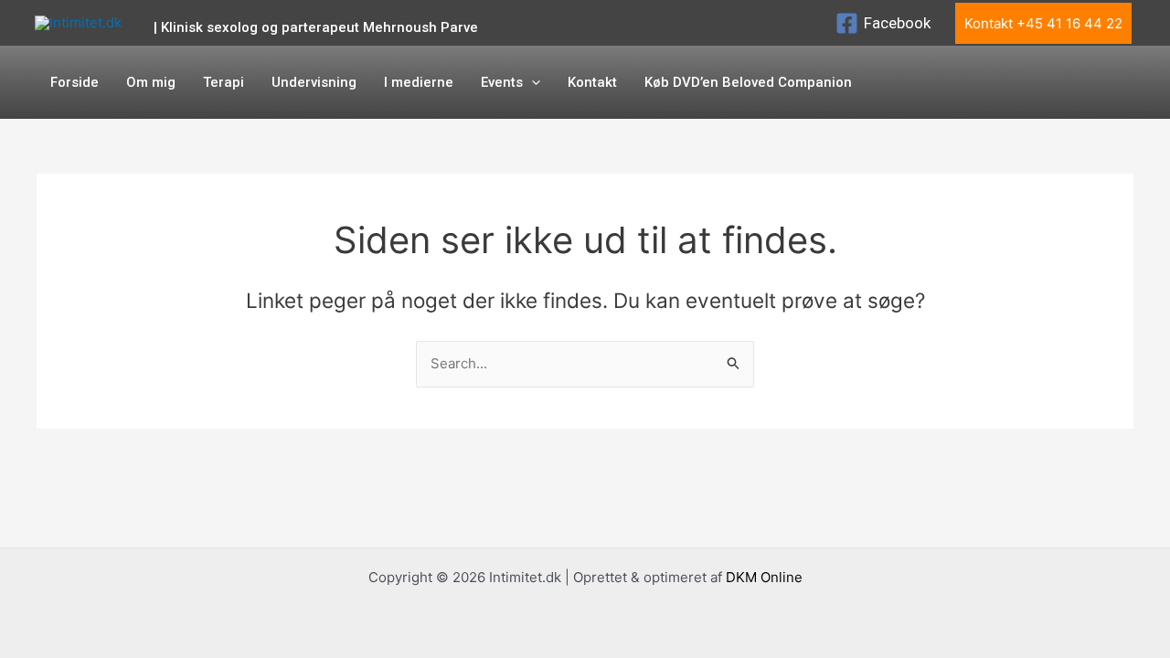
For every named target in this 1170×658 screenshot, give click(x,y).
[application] (531, 82)
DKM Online (764, 577)
